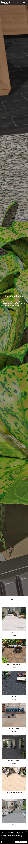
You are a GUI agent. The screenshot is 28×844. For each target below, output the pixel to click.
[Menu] (24, 2)
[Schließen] (26, 832)
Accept (20, 842)
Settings (7, 842)
